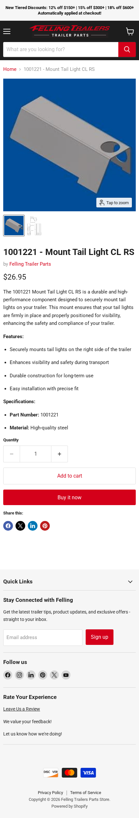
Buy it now (69, 497)
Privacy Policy (50, 792)
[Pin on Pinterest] (45, 526)
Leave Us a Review (21, 709)
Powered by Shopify (69, 806)
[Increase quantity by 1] (59, 454)
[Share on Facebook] (8, 526)
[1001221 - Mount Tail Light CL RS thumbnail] (14, 225)
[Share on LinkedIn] (32, 526)
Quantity (11, 439)
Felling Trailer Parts (30, 264)
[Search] (127, 49)
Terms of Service (85, 792)
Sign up (99, 637)
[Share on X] (20, 526)
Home (9, 69)
